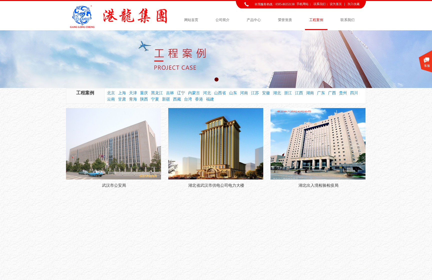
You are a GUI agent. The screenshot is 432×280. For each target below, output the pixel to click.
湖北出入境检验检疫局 (318, 185)
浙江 (288, 93)
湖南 (310, 93)
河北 (207, 93)
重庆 (144, 93)
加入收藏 (354, 4)
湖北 (277, 93)
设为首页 (336, 4)
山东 (233, 93)
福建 (210, 99)
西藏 (177, 99)
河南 (244, 93)
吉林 (170, 93)
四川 (354, 93)
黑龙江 (157, 93)
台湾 (188, 99)
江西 (299, 93)
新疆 (166, 99)
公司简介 (223, 20)
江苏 (255, 93)
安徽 (266, 93)
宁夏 (155, 99)
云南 (111, 99)
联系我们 (347, 20)
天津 (133, 93)
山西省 (220, 93)
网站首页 (191, 20)
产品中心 (254, 20)
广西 (332, 93)
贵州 (343, 93)
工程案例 (316, 20)
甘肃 (122, 99)
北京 (111, 93)
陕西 (144, 99)
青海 (133, 99)
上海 (122, 93)
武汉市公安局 (114, 185)
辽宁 (181, 93)
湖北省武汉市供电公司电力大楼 (216, 185)
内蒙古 (194, 93)
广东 (321, 93)
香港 (199, 99)
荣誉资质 (285, 20)
